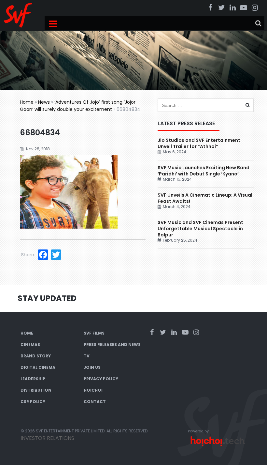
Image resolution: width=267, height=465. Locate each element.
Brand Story (36, 356)
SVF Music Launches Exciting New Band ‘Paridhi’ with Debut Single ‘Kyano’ (203, 170)
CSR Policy (33, 401)
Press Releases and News (112, 344)
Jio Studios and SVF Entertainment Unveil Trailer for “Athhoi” (199, 143)
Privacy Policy (101, 379)
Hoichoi (93, 390)
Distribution (36, 390)
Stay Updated (47, 298)
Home (27, 102)
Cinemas (30, 344)
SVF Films (94, 333)
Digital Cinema (38, 367)
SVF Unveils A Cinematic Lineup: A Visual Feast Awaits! (205, 198)
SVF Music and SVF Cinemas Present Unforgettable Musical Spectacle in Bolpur (200, 228)
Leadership (33, 379)
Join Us (92, 367)
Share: (28, 254)
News (44, 102)
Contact (95, 401)
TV (87, 356)
